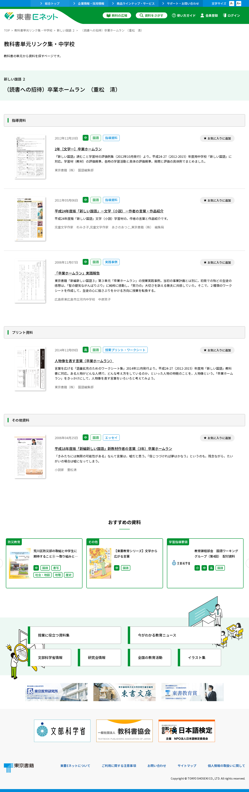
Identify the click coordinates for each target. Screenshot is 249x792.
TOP (7, 30)
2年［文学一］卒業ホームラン (78, 148)
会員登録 (211, 15)
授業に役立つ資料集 (53, 635)
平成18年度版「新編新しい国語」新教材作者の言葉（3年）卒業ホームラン (113, 448)
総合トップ (52, 3)
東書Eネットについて (75, 765)
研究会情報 (96, 657)
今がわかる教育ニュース (157, 635)
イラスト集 (196, 657)
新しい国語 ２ (66, 30)
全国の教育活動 (150, 657)
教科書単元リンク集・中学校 (33, 30)
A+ (239, 3)
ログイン (234, 15)
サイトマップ (187, 765)
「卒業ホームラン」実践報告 (77, 273)
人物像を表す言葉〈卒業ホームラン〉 (84, 360)
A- (231, 3)
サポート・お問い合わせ (183, 3)
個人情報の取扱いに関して (226, 765)
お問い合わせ (156, 765)
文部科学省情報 (50, 657)
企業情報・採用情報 (91, 3)
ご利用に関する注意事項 (119, 765)
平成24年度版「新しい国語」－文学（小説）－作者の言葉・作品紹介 (109, 211)
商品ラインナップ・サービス (136, 3)
